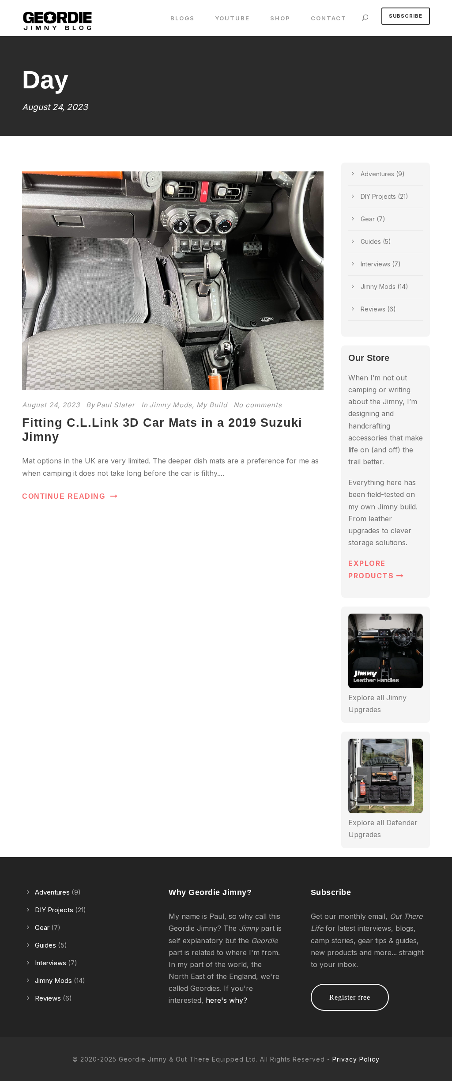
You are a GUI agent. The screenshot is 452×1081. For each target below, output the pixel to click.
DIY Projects (378, 196)
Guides (371, 241)
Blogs (182, 18)
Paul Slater (115, 405)
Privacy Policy (356, 1059)
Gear (368, 219)
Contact (329, 18)
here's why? (226, 1000)
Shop (280, 18)
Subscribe (405, 16)
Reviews (373, 309)
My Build (211, 405)
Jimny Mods (170, 405)
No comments (258, 405)
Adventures (377, 174)
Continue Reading (63, 496)
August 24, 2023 (51, 405)
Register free (349, 997)
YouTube (232, 18)
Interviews (375, 264)
